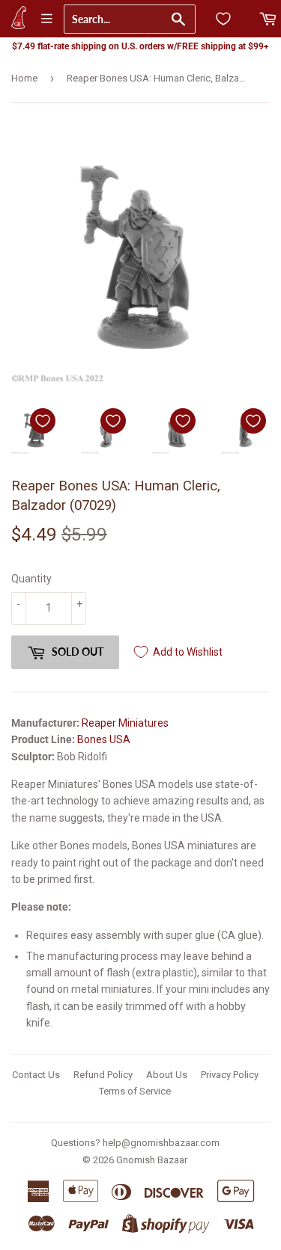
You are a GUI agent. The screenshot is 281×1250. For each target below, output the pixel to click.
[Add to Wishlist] (43, 421)
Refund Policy (103, 1074)
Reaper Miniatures (125, 723)
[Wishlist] (223, 18)
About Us (166, 1074)
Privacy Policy (230, 1074)
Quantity (31, 579)
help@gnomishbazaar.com (161, 1142)
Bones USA (103, 739)
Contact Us (36, 1074)
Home (24, 78)
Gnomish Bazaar (151, 1160)
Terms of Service (135, 1091)
